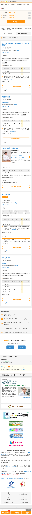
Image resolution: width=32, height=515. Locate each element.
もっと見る (5, 62)
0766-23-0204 (5, 106)
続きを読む (10, 79)
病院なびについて (23, 499)
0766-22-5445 (5, 267)
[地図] (17, 50)
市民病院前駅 (5, 102)
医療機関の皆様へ (23, 494)
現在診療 (17, 512)
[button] (3, 390)
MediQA (8, 499)
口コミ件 (6, 196)
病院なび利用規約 (8, 502)
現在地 (27, 512)
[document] (16, 67)
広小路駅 (4, 263)
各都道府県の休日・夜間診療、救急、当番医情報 (15, 332)
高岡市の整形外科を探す (10, 315)
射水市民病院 (6, 194)
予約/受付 (6, 512)
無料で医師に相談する (16, 186)
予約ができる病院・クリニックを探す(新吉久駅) (16, 328)
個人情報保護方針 (23, 502)
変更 (29, 12)
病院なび (4, 1)
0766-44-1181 (5, 52)
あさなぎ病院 (6, 257)
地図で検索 (24, 33)
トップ (8, 494)
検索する (16, 22)
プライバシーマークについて (11, 487)
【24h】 (10, 148)
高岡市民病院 (6, 97)
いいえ (22, 347)
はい (10, 347)
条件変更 (28, 509)
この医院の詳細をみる (16, 86)
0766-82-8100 (5, 205)
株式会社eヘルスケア (11, 466)
